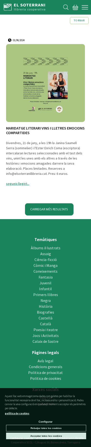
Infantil (45, 288)
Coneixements (45, 271)
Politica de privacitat (45, 372)
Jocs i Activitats (46, 335)
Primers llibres (45, 294)
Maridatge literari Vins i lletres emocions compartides (45, 130)
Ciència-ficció (45, 259)
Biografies (45, 312)
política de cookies (17, 413)
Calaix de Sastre (45, 341)
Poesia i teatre (45, 329)
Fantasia (46, 277)
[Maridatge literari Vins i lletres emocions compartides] (45, 83)
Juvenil (45, 282)
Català (45, 323)
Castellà (45, 318)
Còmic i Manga (45, 265)
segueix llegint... (17, 183)
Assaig (45, 253)
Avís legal (45, 360)
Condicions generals (45, 366)
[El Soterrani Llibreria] (24, 8)
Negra (46, 300)
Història (45, 306)
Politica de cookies (45, 378)
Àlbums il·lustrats (45, 247)
